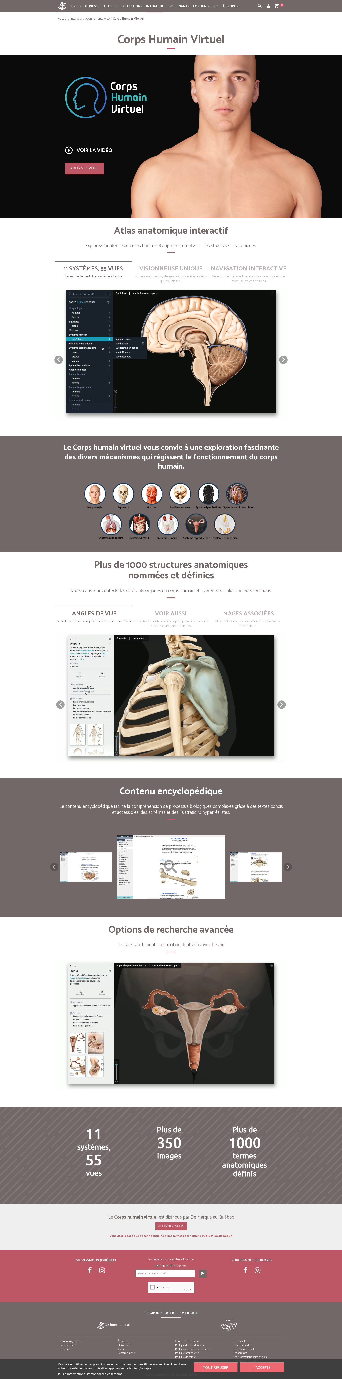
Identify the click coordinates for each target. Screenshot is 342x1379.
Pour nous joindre (70, 1341)
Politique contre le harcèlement (192, 1349)
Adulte (164, 1266)
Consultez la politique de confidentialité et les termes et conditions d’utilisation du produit (171, 1236)
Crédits (121, 1349)
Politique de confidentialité (190, 1345)
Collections (131, 6)
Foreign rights (205, 6)
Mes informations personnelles (250, 1357)
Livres (76, 6)
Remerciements (126, 1353)
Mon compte (239, 1341)
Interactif (155, 6)
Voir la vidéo (88, 150)
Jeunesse (92, 6)
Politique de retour (185, 1357)
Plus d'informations (71, 1374)
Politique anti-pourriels (187, 1353)
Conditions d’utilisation (187, 1341)
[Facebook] (90, 1272)
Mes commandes (242, 1345)
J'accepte (261, 1367)
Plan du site (124, 1345)
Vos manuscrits (68, 1345)
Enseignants (178, 6)
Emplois (64, 1349)
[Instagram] (102, 1272)
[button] (283, 360)
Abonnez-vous (84, 168)
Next (288, 867)
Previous (54, 867)
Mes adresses (240, 1353)
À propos (230, 6)
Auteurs (110, 6)
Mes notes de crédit (243, 1349)
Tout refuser (215, 1367)
